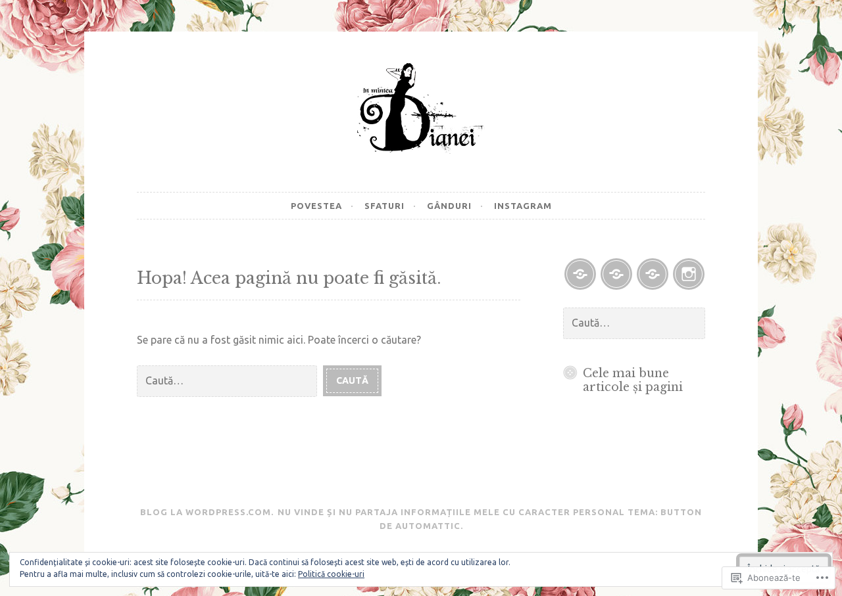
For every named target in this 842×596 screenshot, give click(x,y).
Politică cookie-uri (331, 574)
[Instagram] (689, 274)
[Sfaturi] (616, 274)
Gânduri (449, 205)
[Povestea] (580, 274)
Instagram (523, 205)
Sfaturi (384, 205)
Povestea (316, 205)
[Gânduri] (652, 274)
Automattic (427, 525)
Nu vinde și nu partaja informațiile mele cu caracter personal (451, 511)
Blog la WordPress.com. (207, 511)
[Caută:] (230, 380)
